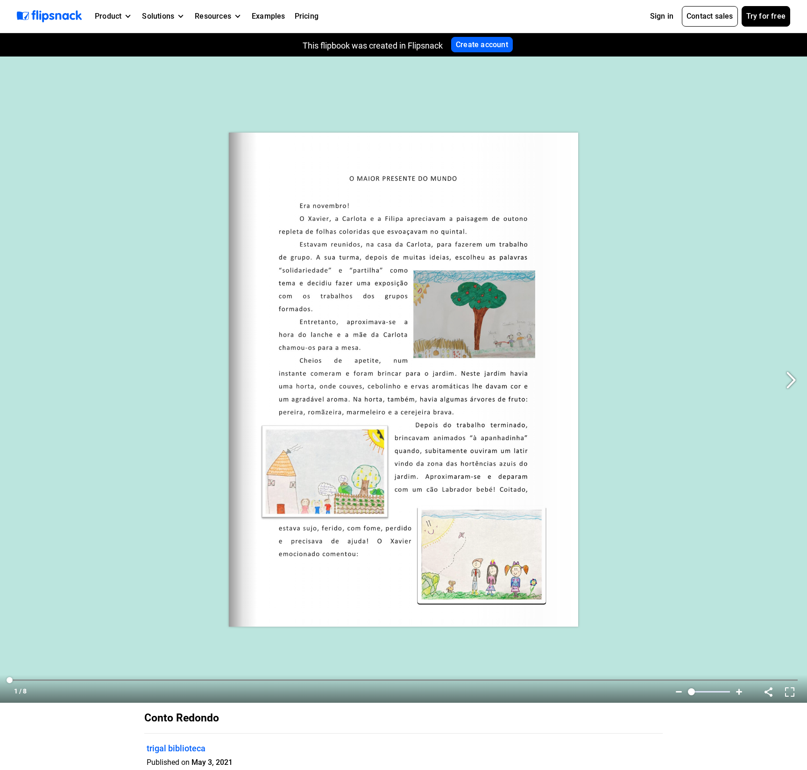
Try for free (766, 16)
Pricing (307, 16)
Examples (268, 16)
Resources (213, 16)
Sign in (661, 16)
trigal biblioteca (176, 748)
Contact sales (710, 16)
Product (108, 16)
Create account (482, 44)
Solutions (158, 16)
